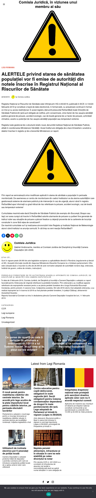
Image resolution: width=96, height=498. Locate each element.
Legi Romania (8, 67)
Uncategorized (8, 322)
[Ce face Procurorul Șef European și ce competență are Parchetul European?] (72, 341)
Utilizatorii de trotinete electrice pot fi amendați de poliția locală (15, 451)
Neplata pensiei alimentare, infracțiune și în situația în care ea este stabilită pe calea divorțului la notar (47, 453)
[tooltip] (4, 236)
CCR (4, 308)
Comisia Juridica (24, 97)
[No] (93, 491)
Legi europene (8, 313)
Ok (49, 494)
